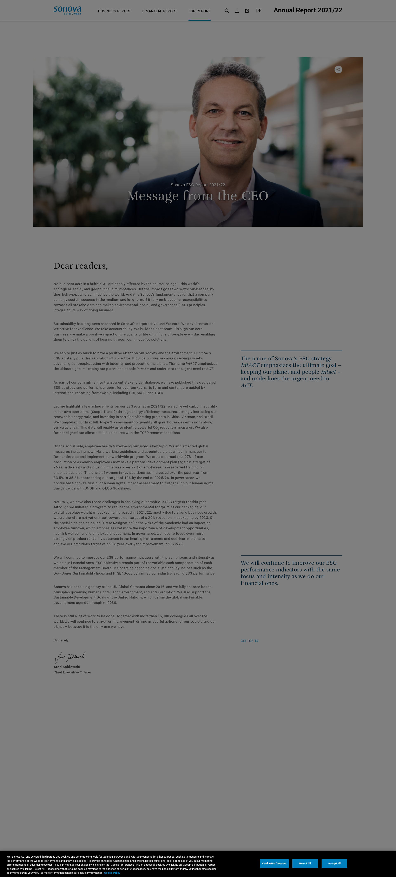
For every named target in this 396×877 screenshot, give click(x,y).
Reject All (305, 863)
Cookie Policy (112, 872)
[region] (198, 864)
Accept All (334, 863)
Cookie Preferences (274, 863)
